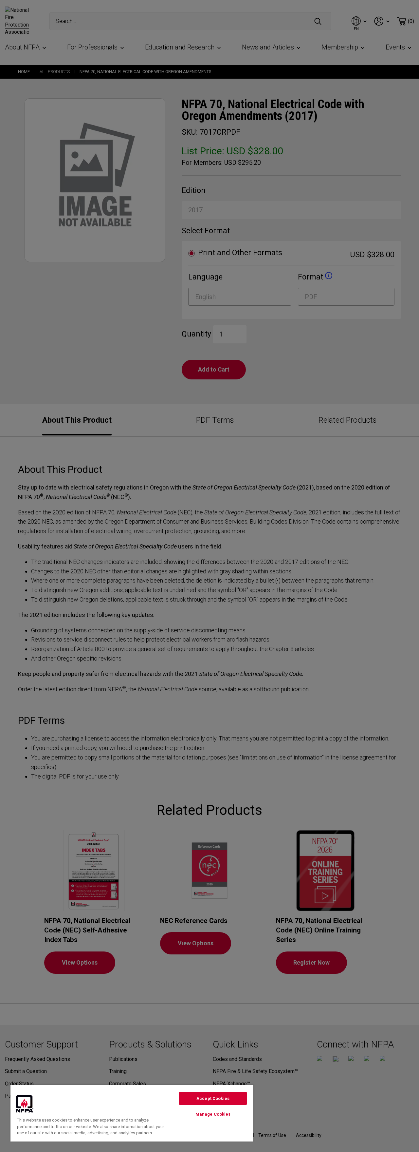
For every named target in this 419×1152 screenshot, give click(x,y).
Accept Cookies (212, 1098)
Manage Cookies (213, 1114)
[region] (131, 1113)
